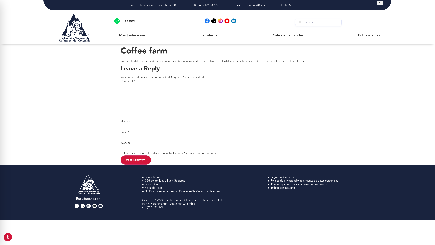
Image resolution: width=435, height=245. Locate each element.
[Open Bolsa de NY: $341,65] (221, 5)
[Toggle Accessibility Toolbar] (7, 237)
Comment (128, 81)
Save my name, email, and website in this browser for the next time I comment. (171, 153)
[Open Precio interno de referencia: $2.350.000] (179, 5)
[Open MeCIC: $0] (294, 5)
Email (125, 132)
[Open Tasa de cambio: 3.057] (264, 5)
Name (125, 121)
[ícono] (213, 20)
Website (126, 143)
